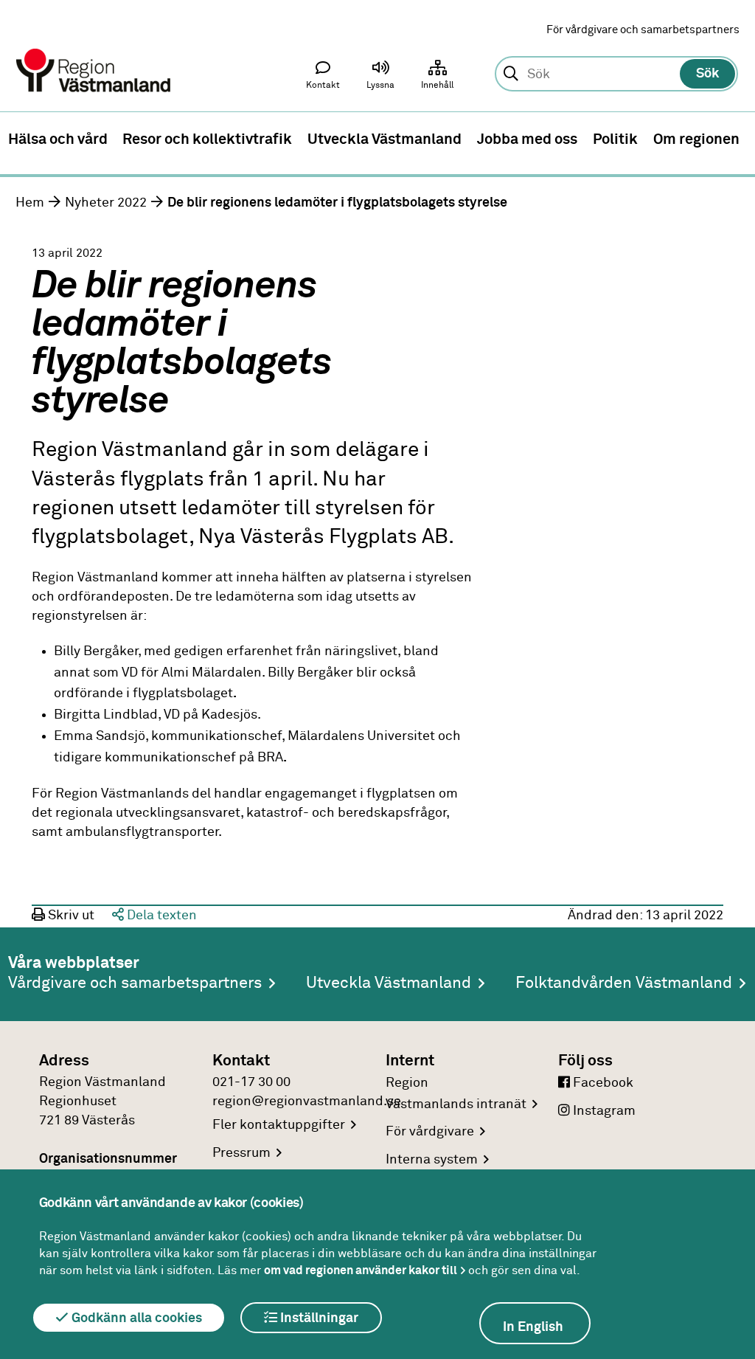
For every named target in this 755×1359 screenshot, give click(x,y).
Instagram (603, 1111)
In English (533, 1327)
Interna (432, 1159)
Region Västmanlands (456, 1093)
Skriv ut (69, 915)
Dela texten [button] (160, 915)
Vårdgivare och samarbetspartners (135, 983)
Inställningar (317, 1318)
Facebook (601, 1083)
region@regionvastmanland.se (306, 1101)
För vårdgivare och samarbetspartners (643, 29)
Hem (29, 203)
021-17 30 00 (251, 1082)
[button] (380, 78)
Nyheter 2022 (106, 203)
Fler (278, 1125)
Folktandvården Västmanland (623, 983)
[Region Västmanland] (94, 49)
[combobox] (616, 74)
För (430, 1131)
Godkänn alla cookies (135, 1318)
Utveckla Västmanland (388, 983)
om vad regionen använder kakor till (360, 1270)
